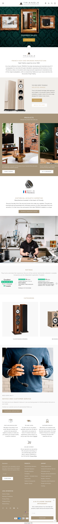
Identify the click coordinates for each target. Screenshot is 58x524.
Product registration (46, 476)
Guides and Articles (46, 483)
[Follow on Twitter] (6, 508)
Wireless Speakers (29, 471)
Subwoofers (28, 478)
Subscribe (42, 518)
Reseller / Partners (45, 478)
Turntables (27, 473)
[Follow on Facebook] (3, 508)
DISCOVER (37, 100)
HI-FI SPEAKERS (46, 171)
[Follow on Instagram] (10, 508)
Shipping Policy (6, 501)
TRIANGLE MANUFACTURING (29, 211)
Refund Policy (5, 503)
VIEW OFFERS (29, 39)
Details (35, 436)
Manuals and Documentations (48, 473)
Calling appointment (46, 466)
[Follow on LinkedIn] (17, 508)
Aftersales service (45, 471)
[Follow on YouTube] (14, 508)
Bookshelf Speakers (29, 468)
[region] (29, 23)
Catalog (43, 486)
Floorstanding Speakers (30, 466)
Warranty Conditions (7, 496)
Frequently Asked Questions (48, 481)
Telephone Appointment (12, 411)
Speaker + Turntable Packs (31, 476)
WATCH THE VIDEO (39, 105)
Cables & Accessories (30, 481)
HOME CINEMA (8, 171)
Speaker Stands (28, 483)
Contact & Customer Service (48, 468)
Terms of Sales (5, 494)
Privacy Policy (33, 456)
